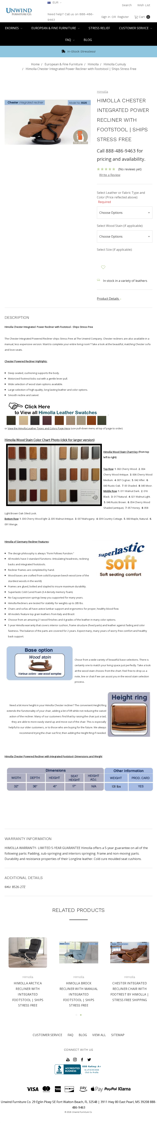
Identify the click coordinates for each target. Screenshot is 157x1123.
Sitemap (117, 1035)
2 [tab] (81, 1015)
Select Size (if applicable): (114, 249)
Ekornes (12, 28)
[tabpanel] (27, 968)
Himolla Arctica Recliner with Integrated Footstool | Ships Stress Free (129, 994)
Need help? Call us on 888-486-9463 (70, 17)
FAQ (68, 40)
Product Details (108, 298)
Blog (88, 40)
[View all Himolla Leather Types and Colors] (57, 413)
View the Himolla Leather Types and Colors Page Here (39, 428)
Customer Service (134, 28)
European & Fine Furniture (54, 28)
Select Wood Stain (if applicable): (120, 226)
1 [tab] (76, 1015)
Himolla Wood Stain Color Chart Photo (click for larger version (49, 440)
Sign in (105, 17)
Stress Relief (99, 28)
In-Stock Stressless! (81, 51)
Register (123, 17)
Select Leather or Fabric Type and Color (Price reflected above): (121, 197)
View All (99, 1035)
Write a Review (109, 175)
